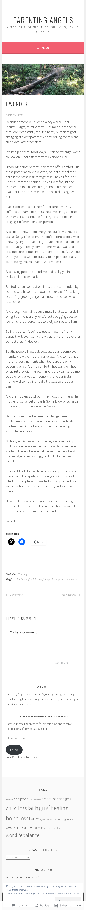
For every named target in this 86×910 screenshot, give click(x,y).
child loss (21, 579)
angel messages (56, 799)
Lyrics (34, 819)
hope (48, 579)
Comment (61, 662)
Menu (45, 48)
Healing (22, 574)
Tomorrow (16, 594)
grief (31, 579)
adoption (21, 798)
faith (33, 808)
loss (54, 579)
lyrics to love (46, 819)
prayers (38, 828)
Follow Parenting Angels (43, 716)
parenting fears (63, 819)
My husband (69, 594)
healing (39, 579)
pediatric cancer (67, 579)
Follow (14, 750)
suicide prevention (52, 828)
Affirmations (35, 799)
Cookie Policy (72, 893)
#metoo (9, 799)
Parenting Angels (43, 19)
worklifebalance (22, 835)
